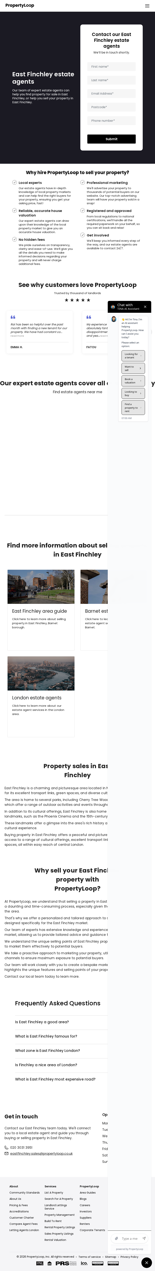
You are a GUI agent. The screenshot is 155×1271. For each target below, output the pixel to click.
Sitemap (110, 1257)
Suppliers (85, 1217)
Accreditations (19, 1211)
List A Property (54, 1192)
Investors (86, 1211)
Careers (85, 1205)
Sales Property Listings (59, 1233)
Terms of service (89, 1257)
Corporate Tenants (92, 1230)
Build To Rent (53, 1221)
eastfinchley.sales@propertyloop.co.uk (41, 1153)
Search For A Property (59, 1199)
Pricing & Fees (18, 1205)
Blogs (83, 1199)
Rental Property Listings (60, 1227)
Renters (85, 1224)
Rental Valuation (55, 1240)
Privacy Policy (129, 1257)
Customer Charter (21, 1217)
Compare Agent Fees (23, 1224)
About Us (15, 1199)
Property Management (60, 1215)
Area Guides (88, 1192)
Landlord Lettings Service (56, 1207)
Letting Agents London (24, 1230)
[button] (145, 5)
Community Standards (24, 1192)
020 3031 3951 (21, 1147)
